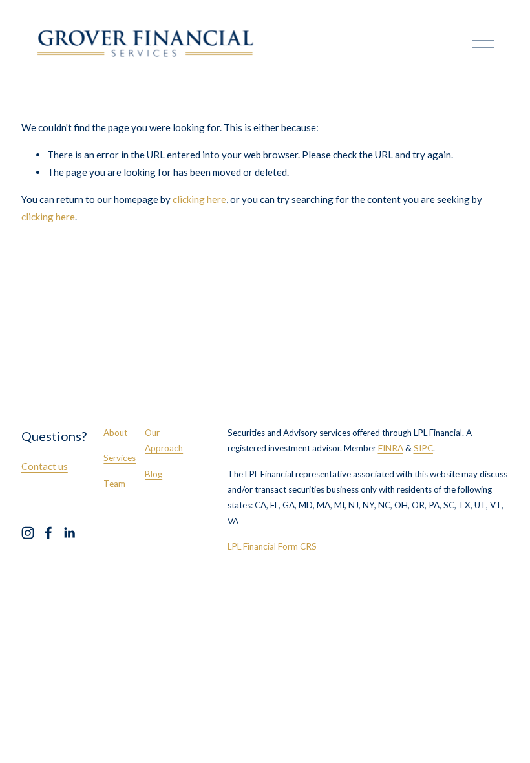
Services (119, 458)
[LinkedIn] (69, 532)
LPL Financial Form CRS (272, 546)
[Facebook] (48, 532)
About (115, 432)
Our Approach (164, 440)
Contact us (44, 466)
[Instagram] (27, 532)
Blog (153, 474)
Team (114, 483)
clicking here (199, 199)
